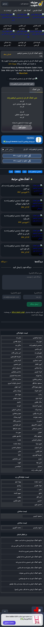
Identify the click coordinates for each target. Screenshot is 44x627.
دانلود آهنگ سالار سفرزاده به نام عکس (29, 567)
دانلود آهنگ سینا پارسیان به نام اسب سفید (28, 540)
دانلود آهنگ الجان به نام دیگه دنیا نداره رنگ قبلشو (26, 584)
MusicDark (23, 73)
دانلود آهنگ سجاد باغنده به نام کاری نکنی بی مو (27, 546)
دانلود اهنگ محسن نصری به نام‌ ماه (30, 551)
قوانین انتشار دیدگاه (18, 312)
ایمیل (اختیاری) (16, 293)
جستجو (5, 4)
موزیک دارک (12, 63)
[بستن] (5, 611)
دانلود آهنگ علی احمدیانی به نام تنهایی (29, 557)
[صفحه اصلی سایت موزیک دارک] (36, 4)
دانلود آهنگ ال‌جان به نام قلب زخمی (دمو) (28, 589)
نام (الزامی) (38, 293)
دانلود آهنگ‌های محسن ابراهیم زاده (22, 84)
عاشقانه (17, 171)
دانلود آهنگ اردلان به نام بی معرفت (30, 573)
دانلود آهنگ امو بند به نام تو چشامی (30, 578)
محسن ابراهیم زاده (35, 171)
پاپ (24, 171)
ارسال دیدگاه (34, 304)
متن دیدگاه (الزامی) (35, 273)
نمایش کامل (22, 127)
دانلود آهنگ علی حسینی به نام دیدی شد (29, 562)
